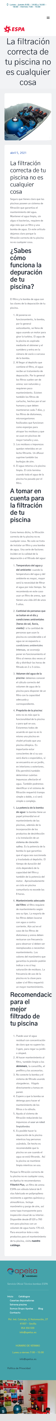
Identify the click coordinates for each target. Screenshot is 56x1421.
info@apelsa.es (28, 1359)
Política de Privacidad (18, 1368)
